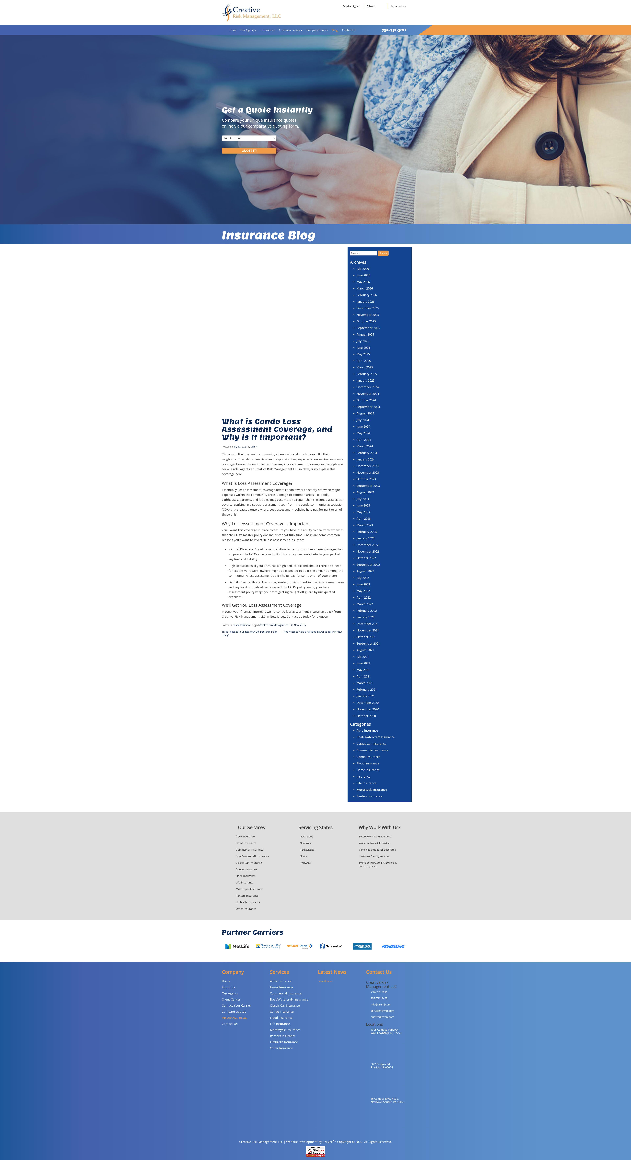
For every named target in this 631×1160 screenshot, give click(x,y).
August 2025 (365, 334)
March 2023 (365, 525)
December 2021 (368, 624)
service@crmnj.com (382, 1011)
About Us (228, 987)
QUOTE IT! (249, 151)
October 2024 (366, 400)
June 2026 (363, 275)
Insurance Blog (234, 1018)
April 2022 (364, 597)
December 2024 (368, 387)
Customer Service (290, 30)
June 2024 (363, 426)
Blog (335, 30)
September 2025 (368, 328)
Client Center (231, 999)
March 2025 (365, 367)
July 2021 (363, 657)
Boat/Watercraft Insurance (376, 737)
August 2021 (365, 650)
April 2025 (364, 361)
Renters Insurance (369, 796)
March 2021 (365, 683)
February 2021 (367, 689)
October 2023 (366, 479)
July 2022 (363, 578)
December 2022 (368, 545)
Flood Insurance (368, 763)
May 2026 (363, 282)
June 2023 (363, 505)
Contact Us (349, 30)
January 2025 (365, 380)
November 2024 (368, 394)
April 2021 (364, 676)
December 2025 (368, 308)
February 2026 (367, 295)
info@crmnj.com (380, 1004)
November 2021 (368, 630)
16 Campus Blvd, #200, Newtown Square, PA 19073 (388, 1100)
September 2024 (368, 407)
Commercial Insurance (372, 750)
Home (232, 30)
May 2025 (363, 354)
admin (254, 446)
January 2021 (365, 696)
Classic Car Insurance (371, 744)
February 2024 (367, 453)
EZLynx (328, 1142)
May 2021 (363, 670)
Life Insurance (366, 783)
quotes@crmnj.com (382, 1017)
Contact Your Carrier (236, 1005)
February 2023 (367, 532)
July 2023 (363, 499)
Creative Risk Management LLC (276, 625)
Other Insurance (246, 908)
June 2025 (363, 348)
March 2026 (365, 288)
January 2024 (365, 459)
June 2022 (363, 584)
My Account (397, 6)
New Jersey (300, 625)
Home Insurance (368, 770)
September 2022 (368, 565)
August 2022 (365, 571)
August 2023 (365, 492)
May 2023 (363, 512)
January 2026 (365, 301)
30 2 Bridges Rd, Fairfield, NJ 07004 (382, 1066)
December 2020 (368, 703)
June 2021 (363, 663)
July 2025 (363, 341)
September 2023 (368, 486)
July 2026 (363, 269)
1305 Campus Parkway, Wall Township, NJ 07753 (386, 1031)
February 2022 (367, 611)
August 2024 (365, 413)
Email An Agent (351, 6)
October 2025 (366, 321)
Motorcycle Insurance (372, 790)
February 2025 (367, 374)
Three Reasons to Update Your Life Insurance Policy (249, 631)
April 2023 (364, 518)
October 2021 (366, 637)
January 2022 (365, 617)
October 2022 (366, 558)
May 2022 (363, 591)
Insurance (267, 30)
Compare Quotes (317, 30)
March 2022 (365, 604)
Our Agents (230, 993)
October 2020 (366, 716)
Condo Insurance (242, 625)
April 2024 (364, 440)
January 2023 (365, 538)
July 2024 (363, 420)
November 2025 (368, 315)
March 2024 (365, 446)
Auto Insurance (367, 730)
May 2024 (363, 433)
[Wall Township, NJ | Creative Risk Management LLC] (251, 12)
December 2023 (368, 466)
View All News (325, 981)
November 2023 (368, 472)
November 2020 (368, 709)
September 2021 (368, 643)
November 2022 (368, 551)
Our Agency (247, 30)
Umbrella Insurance (248, 902)
